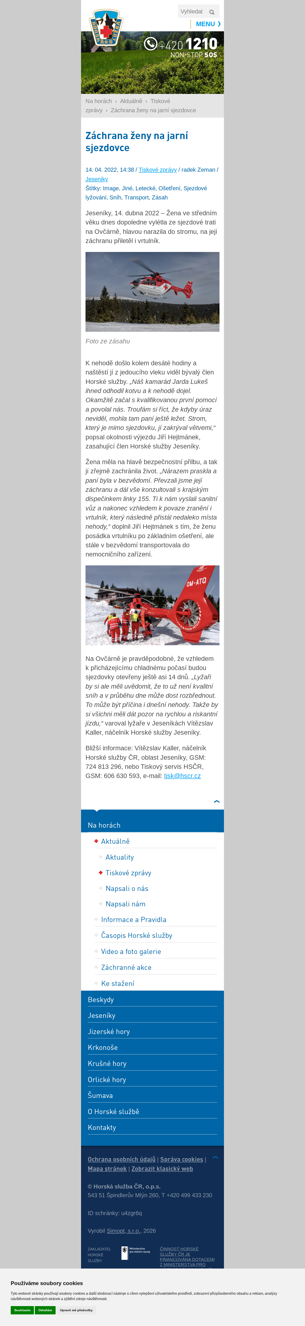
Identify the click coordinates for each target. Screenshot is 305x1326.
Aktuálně (131, 101)
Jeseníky (97, 179)
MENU (205, 23)
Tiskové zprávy (158, 170)
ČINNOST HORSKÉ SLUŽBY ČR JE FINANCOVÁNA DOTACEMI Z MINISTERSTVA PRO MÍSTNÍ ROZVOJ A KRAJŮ (187, 1259)
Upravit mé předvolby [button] (76, 1310)
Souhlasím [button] (22, 1310)
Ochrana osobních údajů (122, 1159)
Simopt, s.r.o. (123, 1231)
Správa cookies (181, 1159)
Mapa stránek (107, 1168)
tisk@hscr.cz (182, 775)
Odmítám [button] (45, 1310)
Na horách (99, 101)
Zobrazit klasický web (162, 1168)
